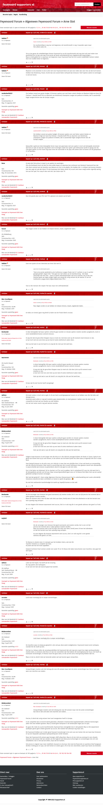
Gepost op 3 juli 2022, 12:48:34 (35, 33)
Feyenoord (7, 40)
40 (51, 28)
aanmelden (97, 10)
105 (70, 28)
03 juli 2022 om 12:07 (46, 42)
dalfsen (4, 395)
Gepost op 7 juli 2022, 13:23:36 (35, 512)
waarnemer (5, 357)
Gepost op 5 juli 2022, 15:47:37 (35, 425)
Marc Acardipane (7, 299)
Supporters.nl (78, 772)
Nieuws (15, 10)
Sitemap (75, 783)
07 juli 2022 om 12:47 (48, 521)
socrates (4, 597)
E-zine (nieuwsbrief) (6, 785)
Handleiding (23, 14)
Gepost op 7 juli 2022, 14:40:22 (35, 697)
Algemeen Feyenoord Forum (42, 21)
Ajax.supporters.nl (78, 776)
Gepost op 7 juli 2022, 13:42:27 (35, 593)
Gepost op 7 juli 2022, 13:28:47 (35, 558)
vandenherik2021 (7, 93)
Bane (3, 163)
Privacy (39, 781)
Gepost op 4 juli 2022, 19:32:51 (35, 89)
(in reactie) (48, 33)
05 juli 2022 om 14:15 (48, 361)
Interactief (30, 10)
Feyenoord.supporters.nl (80, 779)
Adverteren (40, 783)
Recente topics (7, 14)
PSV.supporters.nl (78, 781)
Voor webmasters (42, 776)
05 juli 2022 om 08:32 (47, 302)
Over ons (40, 772)
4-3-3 (16, 446)
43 (57, 28)
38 (48, 28)
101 (60, 28)
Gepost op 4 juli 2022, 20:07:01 (35, 159)
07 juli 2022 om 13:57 (51, 706)
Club (38, 10)
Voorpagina (6, 10)
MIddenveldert (6, 431)
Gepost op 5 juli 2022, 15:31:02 (35, 391)
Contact (39, 787)
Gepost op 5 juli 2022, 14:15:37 (35, 327)
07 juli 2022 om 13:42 (47, 635)
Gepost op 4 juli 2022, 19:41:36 (35, 122)
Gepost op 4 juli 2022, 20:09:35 (35, 191)
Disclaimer (40, 779)
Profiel (44, 10)
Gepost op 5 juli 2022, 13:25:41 (35, 293)
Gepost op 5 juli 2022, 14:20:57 (35, 352)
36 (44, 28)
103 (65, 28)
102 (63, 28)
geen (16, 106)
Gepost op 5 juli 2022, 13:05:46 (35, 259)
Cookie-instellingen (79, 787)
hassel (34, 42)
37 (46, 28)
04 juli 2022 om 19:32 (51, 131)
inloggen (89, 10)
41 (53, 28)
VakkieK (4, 38)
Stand (2, 781)
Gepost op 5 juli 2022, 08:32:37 (35, 224)
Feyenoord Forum (11, 21)
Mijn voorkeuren (78, 785)
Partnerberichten (42, 785)
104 (68, 28)
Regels (16, 14)
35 (42, 28)
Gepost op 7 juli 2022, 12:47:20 (35, 490)
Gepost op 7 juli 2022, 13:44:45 (35, 626)
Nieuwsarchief (4, 787)
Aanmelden (3, 776)
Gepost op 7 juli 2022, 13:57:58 (35, 665)
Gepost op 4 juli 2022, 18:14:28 (35, 66)
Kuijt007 (4, 518)
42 (55, 28)
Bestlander (5, 332)
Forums (22, 10)
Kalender (3, 783)
